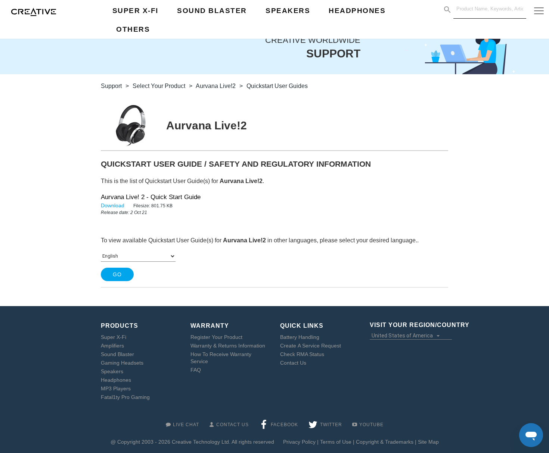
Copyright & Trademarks (384, 442)
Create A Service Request (310, 346)
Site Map (428, 442)
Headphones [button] (357, 11)
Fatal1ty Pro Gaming (125, 397)
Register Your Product (216, 337)
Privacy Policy (299, 442)
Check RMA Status (302, 354)
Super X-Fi (113, 337)
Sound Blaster (117, 354)
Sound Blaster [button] (212, 11)
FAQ (195, 370)
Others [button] (133, 29)
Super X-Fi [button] (135, 11)
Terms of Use (335, 442)
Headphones (116, 380)
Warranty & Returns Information (227, 346)
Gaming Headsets (122, 363)
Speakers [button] (288, 11)
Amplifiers (112, 346)
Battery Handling (299, 337)
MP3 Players (116, 388)
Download (113, 205)
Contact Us (293, 363)
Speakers (112, 371)
